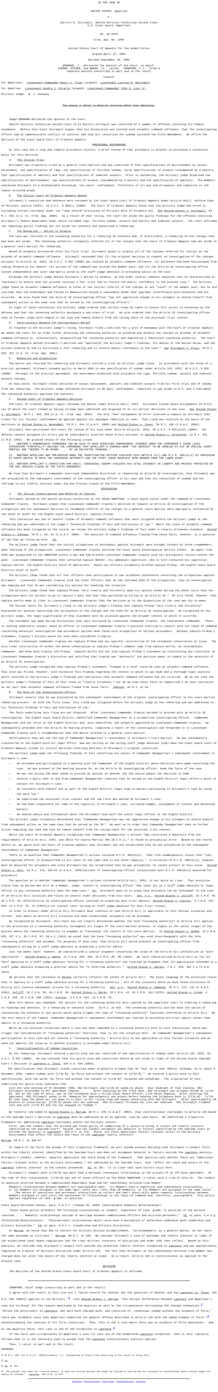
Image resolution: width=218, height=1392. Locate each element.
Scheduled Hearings (125, 1381)
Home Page (77, 1381)
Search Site (141, 1381)
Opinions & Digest (92, 1381)
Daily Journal (108, 1381)
